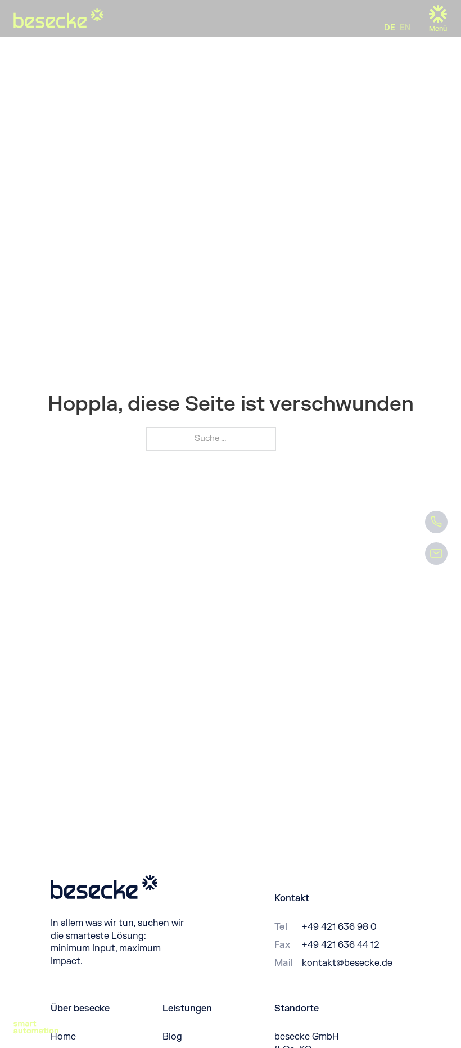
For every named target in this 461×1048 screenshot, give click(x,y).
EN (405, 28)
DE (389, 28)
